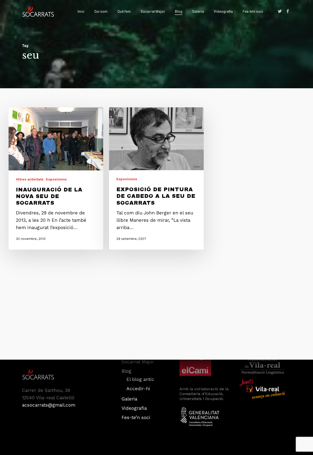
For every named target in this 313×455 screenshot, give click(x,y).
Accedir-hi (138, 388)
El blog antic (140, 379)
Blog (126, 371)
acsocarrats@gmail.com (48, 405)
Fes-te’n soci (136, 417)
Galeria (129, 399)
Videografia (134, 408)
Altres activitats (30, 179)
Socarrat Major (138, 362)
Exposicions (56, 179)
